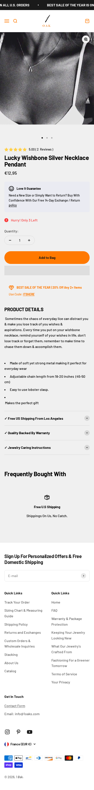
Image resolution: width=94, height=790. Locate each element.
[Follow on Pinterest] (18, 732)
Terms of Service (64, 674)
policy (13, 205)
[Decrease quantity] (10, 240)
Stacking (11, 654)
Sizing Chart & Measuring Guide (23, 613)
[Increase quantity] (29, 240)
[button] (47, 270)
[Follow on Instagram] (7, 732)
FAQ (54, 610)
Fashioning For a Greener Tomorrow (70, 663)
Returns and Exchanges (22, 632)
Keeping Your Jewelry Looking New (68, 635)
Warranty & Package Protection (66, 621)
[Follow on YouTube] (30, 732)
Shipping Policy (16, 624)
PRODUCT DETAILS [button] (23, 309)
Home (55, 602)
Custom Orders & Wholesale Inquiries (19, 643)
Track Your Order (17, 602)
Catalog (10, 671)
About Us (11, 663)
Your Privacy (60, 682)
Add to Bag (47, 257)
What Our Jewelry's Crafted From (66, 649)
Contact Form (14, 706)
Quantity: (11, 231)
